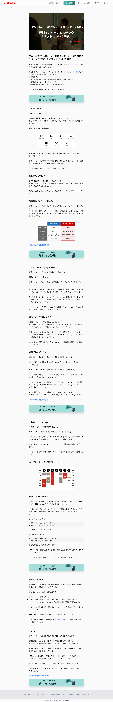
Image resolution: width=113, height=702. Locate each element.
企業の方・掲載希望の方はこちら (59, 694)
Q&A (98, 3)
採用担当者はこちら (55, 3)
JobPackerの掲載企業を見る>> (40, 245)
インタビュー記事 (85, 3)
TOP (11, 8)
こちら (77, 72)
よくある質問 (36, 694)
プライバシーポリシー (87, 694)
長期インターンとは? (25, 694)
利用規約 (77, 694)
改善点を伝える (45, 694)
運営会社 (71, 694)
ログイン (108, 3)
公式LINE (61, 619)
